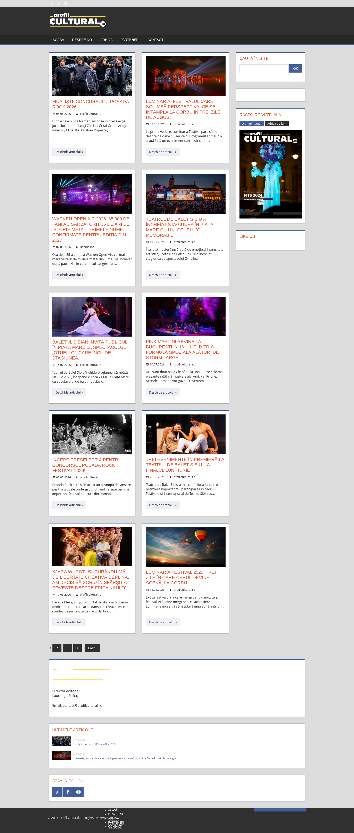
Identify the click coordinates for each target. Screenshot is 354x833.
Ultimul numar (252, 123)
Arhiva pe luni (276, 123)
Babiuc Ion (87, 247)
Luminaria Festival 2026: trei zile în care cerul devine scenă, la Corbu (181, 577)
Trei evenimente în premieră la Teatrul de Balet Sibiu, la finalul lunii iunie (185, 465)
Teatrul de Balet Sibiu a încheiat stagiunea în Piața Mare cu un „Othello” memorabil (179, 227)
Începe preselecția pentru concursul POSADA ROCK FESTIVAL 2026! (86, 465)
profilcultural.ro (90, 114)
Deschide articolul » (69, 152)
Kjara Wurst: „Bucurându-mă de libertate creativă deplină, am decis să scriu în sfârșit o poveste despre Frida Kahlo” (90, 579)
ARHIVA (106, 40)
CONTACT (155, 40)
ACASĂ (58, 40)
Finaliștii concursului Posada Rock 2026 (95, 744)
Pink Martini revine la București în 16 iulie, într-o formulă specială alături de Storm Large (182, 349)
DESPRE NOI (82, 40)
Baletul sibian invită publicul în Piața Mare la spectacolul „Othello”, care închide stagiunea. (89, 350)
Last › (92, 648)
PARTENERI (130, 40)
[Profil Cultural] (78, 29)
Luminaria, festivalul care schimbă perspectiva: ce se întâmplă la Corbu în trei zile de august (183, 109)
